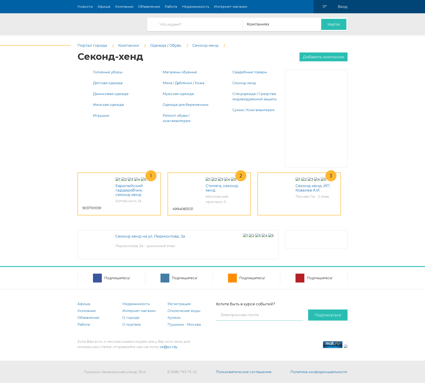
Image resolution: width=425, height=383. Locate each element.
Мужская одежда (178, 94)
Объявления (149, 6)
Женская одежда (108, 105)
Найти (334, 24)
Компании (124, 6)
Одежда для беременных (186, 105)
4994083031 (182, 209)
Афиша (104, 6)
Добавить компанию (323, 57)
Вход (343, 6)
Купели (174, 317)
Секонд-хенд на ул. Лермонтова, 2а (150, 236)
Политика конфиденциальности (318, 372)
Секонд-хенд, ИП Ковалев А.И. (313, 188)
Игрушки (101, 115)
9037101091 (91, 208)
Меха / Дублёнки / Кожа (183, 83)
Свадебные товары (249, 72)
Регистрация (179, 304)
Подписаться (328, 315)
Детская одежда (107, 83)
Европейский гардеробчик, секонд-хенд (129, 190)
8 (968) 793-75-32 (182, 372)
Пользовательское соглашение (244, 372)
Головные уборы (107, 72)
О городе (130, 317)
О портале (131, 324)
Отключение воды (184, 311)
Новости (85, 6)
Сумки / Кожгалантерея (253, 110)
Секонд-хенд (244, 83)
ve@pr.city (168, 347)
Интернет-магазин (230, 6)
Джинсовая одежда (110, 94)
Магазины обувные (180, 72)
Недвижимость (195, 6)
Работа (171, 6)
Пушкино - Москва (184, 324)
